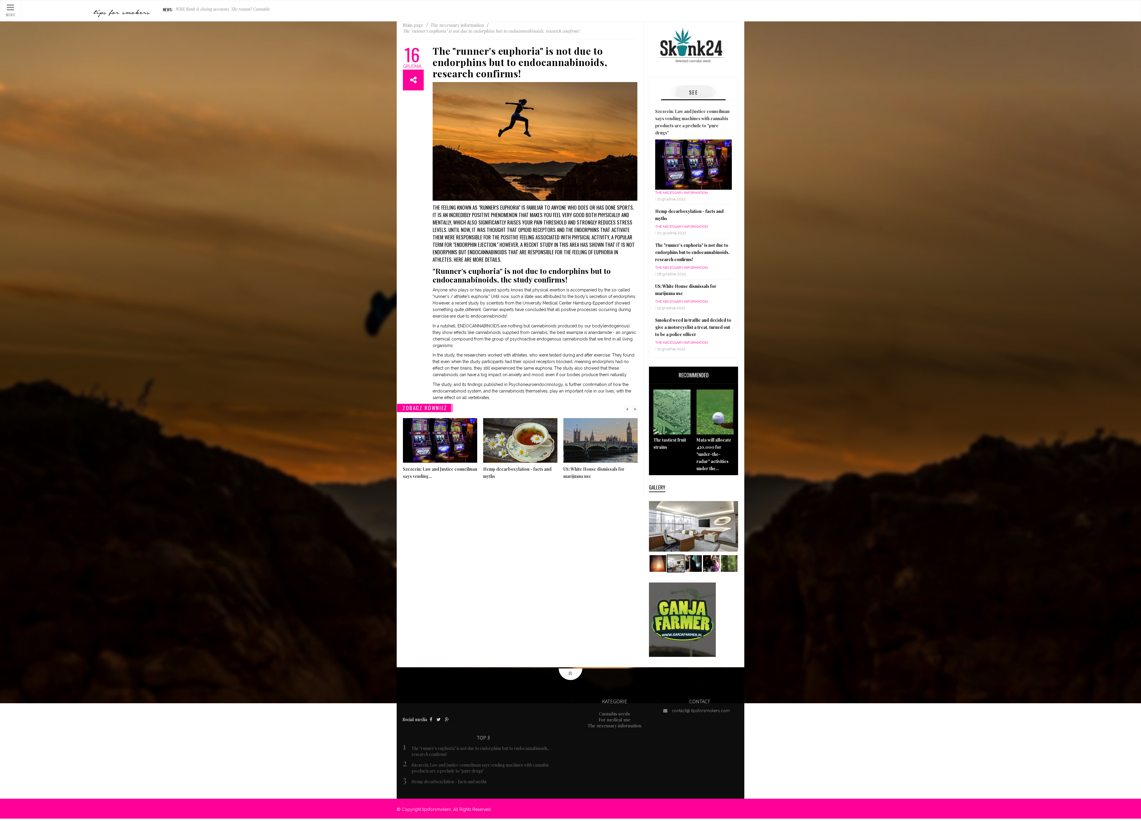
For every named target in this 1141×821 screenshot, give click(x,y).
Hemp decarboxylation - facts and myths (449, 781)
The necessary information (681, 193)
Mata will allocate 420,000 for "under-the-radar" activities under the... (713, 454)
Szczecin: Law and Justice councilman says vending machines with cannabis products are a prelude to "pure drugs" (480, 768)
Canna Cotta (187, 9)
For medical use (615, 720)
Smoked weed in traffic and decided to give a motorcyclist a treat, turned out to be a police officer (693, 327)
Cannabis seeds (614, 714)
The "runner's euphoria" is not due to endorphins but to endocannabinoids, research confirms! (692, 252)
